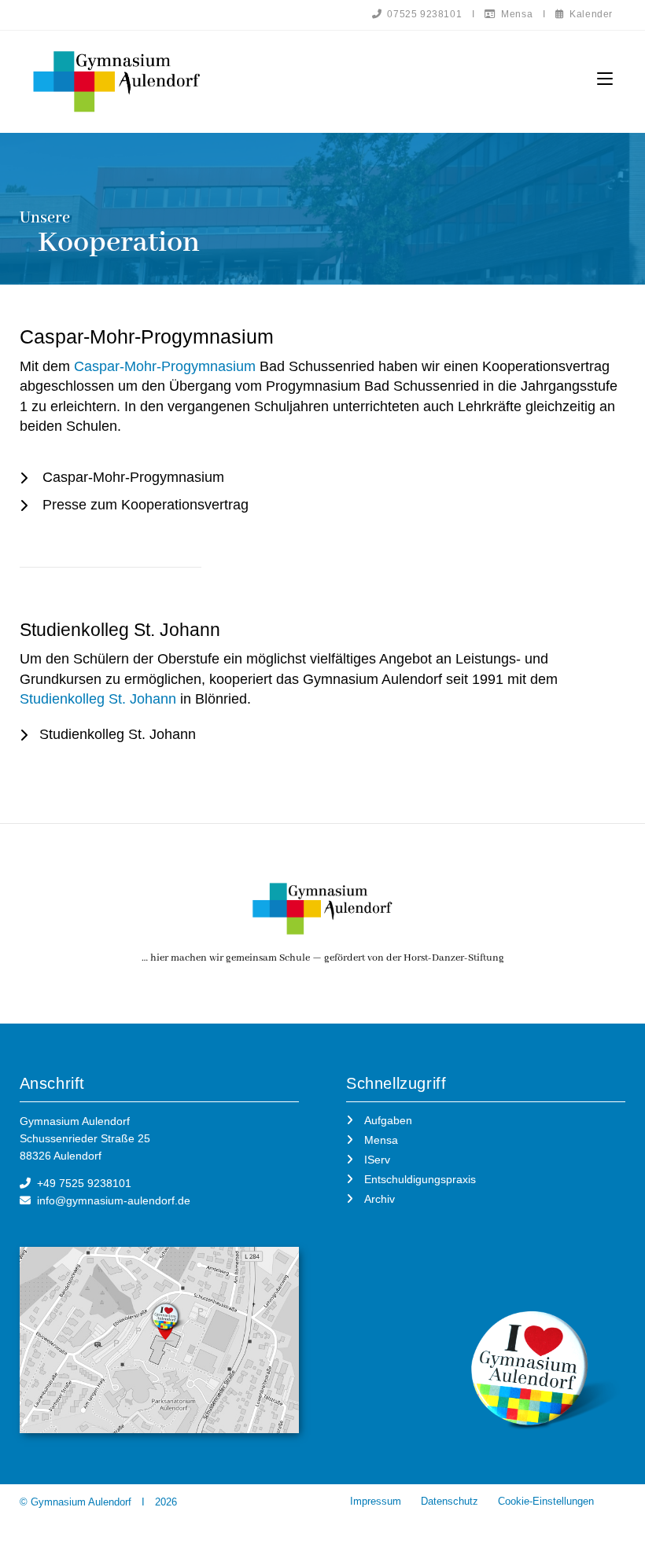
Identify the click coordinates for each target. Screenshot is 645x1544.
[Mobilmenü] (605, 79)
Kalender (589, 14)
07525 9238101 (422, 14)
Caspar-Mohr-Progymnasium (165, 366)
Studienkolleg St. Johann (98, 699)
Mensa (514, 14)
